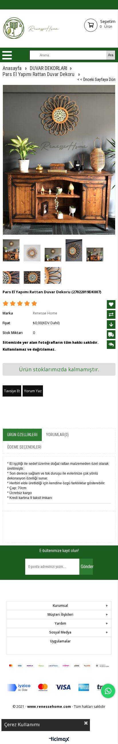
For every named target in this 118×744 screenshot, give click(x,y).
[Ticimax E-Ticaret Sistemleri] (59, 740)
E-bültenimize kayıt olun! (59, 550)
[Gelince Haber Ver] (111, 344)
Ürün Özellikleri (22, 434)
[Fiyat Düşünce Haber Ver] (111, 324)
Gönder (87, 566)
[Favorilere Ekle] (111, 304)
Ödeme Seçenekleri (24, 447)
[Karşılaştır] (111, 314)
